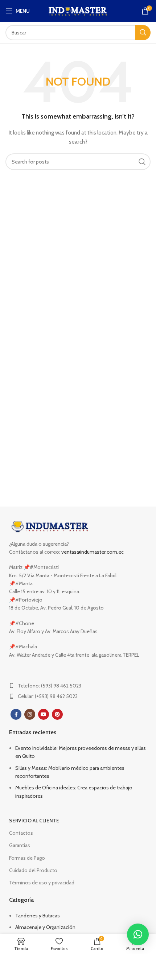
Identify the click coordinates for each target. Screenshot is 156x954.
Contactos (21, 833)
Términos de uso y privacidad (41, 882)
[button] (138, 934)
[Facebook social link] (16, 714)
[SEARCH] (143, 32)
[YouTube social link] (43, 714)
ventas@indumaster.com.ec (92, 552)
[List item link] (78, 686)
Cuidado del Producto (33, 870)
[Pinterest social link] (57, 714)
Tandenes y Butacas (37, 915)
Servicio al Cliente (34, 820)
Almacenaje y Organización (45, 927)
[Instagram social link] (29, 714)
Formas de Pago (27, 858)
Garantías (19, 845)
